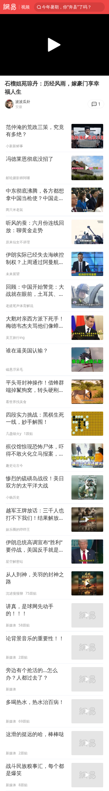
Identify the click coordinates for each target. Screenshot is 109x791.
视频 (25, 7)
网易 (9, 7)
